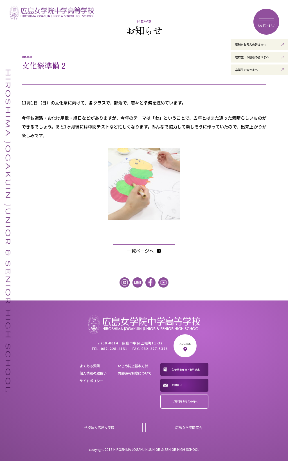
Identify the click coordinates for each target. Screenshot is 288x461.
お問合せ (177, 385)
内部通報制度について (135, 373)
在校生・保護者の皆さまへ (252, 57)
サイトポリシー (91, 380)
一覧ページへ (140, 250)
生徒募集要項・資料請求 (186, 369)
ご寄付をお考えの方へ (185, 401)
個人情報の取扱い (93, 373)
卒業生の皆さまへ (246, 70)
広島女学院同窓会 (188, 427)
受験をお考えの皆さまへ (250, 44)
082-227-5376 (154, 348)
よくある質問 (90, 365)
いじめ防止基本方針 (133, 365)
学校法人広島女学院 (99, 427)
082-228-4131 (114, 348)
